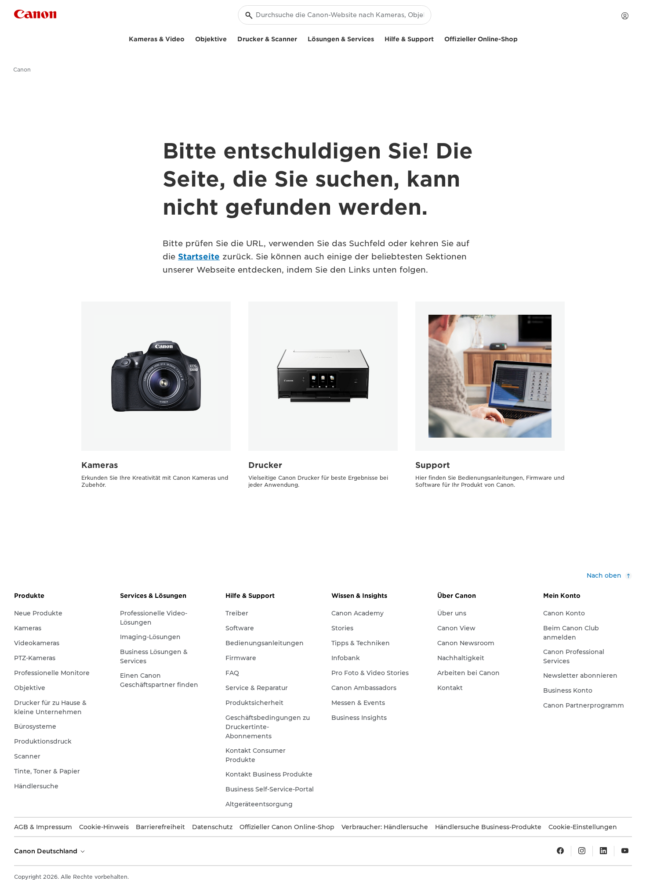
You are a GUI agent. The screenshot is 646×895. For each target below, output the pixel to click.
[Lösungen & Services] (377, 38)
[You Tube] (625, 851)
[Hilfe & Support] (437, 38)
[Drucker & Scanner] (300, 38)
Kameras (99, 465)
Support (432, 465)
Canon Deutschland (46, 851)
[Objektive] (230, 38)
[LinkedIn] (603, 851)
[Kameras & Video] (188, 38)
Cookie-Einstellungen (582, 827)
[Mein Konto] (625, 16)
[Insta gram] (581, 851)
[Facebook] (560, 851)
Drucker (265, 465)
